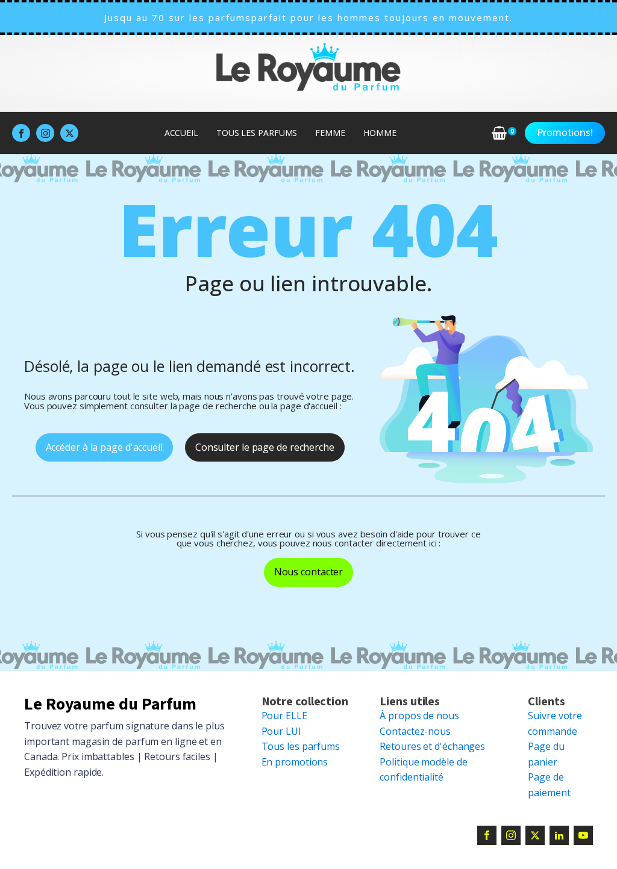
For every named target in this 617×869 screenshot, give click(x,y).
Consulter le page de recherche (264, 447)
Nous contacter (308, 571)
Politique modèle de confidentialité (423, 769)
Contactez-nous (415, 731)
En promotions (295, 761)
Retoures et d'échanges (432, 746)
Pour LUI (281, 731)
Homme (379, 132)
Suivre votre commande (555, 723)
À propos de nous (419, 715)
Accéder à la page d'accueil (104, 447)
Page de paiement (549, 784)
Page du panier (546, 754)
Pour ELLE (284, 715)
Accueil (181, 132)
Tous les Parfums (256, 132)
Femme (330, 132)
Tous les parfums (301, 746)
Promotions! (565, 132)
